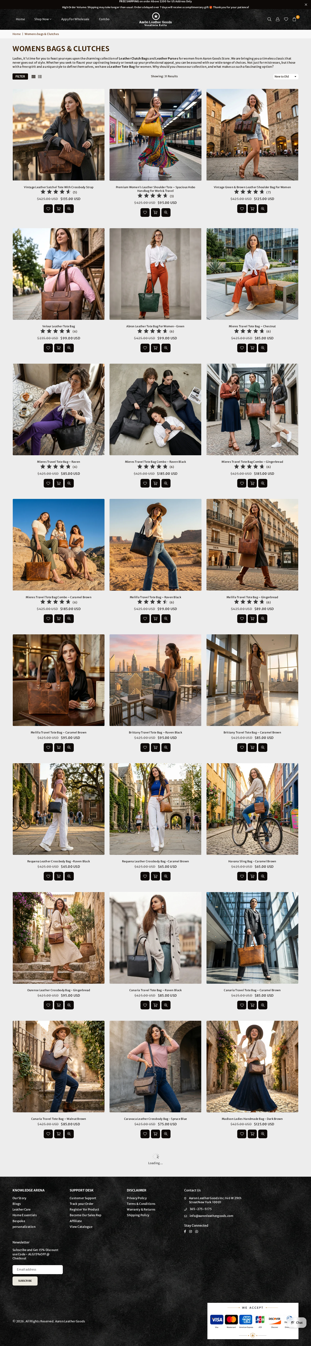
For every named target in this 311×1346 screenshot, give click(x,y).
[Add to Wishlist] (48, 208)
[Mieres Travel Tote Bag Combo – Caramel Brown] (59, 544)
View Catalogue (81, 1227)
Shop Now (41, 19)
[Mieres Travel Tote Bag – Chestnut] (252, 274)
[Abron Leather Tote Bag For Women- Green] (155, 274)
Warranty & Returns (141, 1209)
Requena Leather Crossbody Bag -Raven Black (58, 861)
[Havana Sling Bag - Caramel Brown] (252, 809)
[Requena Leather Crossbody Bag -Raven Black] (59, 809)
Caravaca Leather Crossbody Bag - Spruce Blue (155, 1119)
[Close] (75, 1323)
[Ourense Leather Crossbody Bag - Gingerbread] (59, 937)
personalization (24, 1227)
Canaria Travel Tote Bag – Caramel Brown (252, 990)
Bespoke (19, 1221)
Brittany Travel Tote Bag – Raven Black (155, 732)
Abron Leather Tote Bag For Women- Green (155, 326)
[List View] (40, 76)
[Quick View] (69, 208)
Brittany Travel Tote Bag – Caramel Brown (252, 732)
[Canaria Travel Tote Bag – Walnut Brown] (59, 1066)
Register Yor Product (84, 1209)
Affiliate (76, 1221)
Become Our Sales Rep (85, 1215)
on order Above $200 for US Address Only (155, 4)
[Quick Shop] (155, 212)
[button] (294, 19)
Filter (20, 76)
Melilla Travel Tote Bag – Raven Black (155, 597)
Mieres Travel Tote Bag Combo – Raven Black (155, 461)
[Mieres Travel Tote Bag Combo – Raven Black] (155, 409)
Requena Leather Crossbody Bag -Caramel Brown (155, 861)
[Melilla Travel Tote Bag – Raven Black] (155, 544)
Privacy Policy (137, 1198)
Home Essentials (25, 1215)
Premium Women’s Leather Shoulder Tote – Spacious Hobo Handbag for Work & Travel (155, 189)
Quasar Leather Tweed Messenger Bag (49, 1332)
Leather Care (22, 1209)
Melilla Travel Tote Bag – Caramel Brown (59, 732)
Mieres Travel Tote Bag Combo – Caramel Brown (58, 597)
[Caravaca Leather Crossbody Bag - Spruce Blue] (155, 1066)
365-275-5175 (201, 1209)
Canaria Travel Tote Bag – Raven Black (155, 990)
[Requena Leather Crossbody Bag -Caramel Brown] (155, 809)
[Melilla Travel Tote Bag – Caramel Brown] (59, 680)
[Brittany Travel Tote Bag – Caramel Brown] (252, 680)
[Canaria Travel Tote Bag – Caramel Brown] (252, 937)
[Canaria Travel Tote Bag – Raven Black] (155, 937)
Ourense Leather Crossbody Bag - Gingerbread (58, 990)
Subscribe (25, 1280)
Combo (104, 19)
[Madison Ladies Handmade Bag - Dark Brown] (252, 1066)
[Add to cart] (58, 208)
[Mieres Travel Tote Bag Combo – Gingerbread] (252, 409)
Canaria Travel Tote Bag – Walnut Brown (58, 1119)
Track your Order (81, 1204)
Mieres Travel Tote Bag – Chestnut (252, 326)
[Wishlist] (286, 19)
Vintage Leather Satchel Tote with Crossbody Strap (58, 187)
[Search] (269, 19)
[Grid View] (33, 76)
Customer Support (83, 1198)
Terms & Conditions (141, 1204)
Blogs (17, 1204)
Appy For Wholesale (75, 19)
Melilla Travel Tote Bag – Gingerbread (252, 597)
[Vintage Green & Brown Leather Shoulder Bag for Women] (252, 134)
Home (20, 19)
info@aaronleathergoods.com (212, 1216)
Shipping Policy (138, 1215)
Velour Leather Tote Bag (58, 326)
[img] (55, 192)
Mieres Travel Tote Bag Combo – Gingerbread (252, 461)
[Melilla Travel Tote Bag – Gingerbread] (252, 544)
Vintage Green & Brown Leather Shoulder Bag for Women (252, 187)
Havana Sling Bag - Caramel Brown (252, 861)
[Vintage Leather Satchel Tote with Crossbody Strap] (59, 134)
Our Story (19, 1198)
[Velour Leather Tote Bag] (59, 274)
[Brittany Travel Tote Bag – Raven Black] (155, 680)
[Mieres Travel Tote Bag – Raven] (59, 409)
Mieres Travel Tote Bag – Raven (58, 461)
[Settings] (278, 19)
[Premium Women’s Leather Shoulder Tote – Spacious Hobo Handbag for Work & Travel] (155, 134)
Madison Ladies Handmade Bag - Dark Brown (252, 1119)
